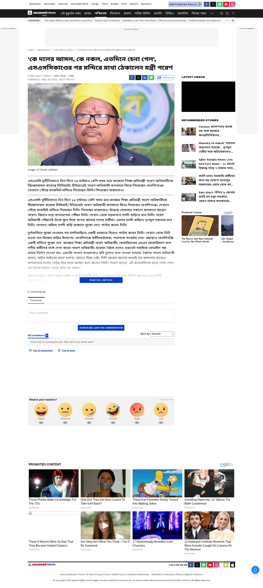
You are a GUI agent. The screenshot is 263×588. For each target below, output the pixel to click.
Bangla (114, 4)
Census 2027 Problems (107, 20)
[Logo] (43, 13)
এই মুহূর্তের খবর (71, 13)
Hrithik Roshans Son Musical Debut (208, 20)
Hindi (124, 4)
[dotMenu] (212, 13)
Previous (227, 21)
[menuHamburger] (227, 13)
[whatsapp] (219, 4)
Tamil (105, 4)
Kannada (63, 4)
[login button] (222, 13)
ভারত (87, 13)
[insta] (232, 4)
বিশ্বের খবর (199, 13)
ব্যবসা (127, 13)
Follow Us (168, 77)
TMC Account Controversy (172, 20)
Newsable (49, 4)
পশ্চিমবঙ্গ (100, 13)
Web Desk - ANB (64, 75)
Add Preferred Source (183, 4)
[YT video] (226, 4)
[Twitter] (213, 4)
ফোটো (158, 13)
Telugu (95, 4)
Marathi (134, 4)
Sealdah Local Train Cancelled (139, 20)
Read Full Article (101, 280)
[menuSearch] (233, 13)
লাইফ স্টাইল (142, 13)
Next (232, 21)
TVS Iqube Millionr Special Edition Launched (68, 20)
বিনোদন (115, 13)
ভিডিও (169, 13)
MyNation (146, 4)
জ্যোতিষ (182, 13)
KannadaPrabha (79, 4)
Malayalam (35, 4)
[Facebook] (207, 4)
